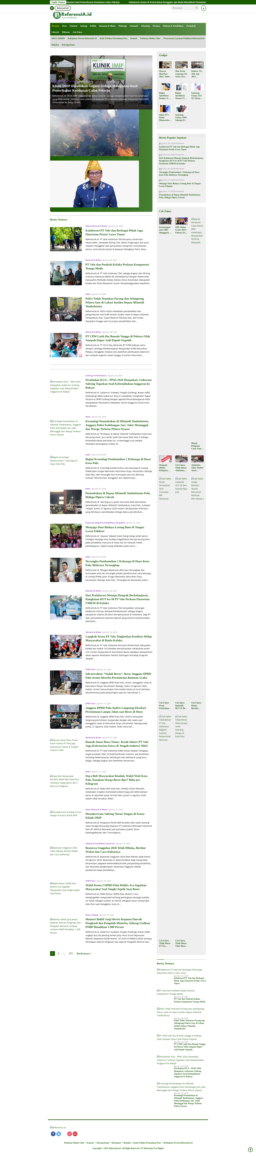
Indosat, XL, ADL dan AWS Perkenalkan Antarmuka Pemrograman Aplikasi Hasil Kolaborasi (197, 74)
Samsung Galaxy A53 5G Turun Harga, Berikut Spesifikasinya (197, 96)
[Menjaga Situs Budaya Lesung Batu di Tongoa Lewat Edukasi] (66, 536)
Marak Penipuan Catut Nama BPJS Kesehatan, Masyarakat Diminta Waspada (196, 446)
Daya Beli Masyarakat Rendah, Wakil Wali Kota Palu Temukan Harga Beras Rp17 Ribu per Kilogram (116, 779)
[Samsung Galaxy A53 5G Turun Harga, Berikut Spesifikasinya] (197, 86)
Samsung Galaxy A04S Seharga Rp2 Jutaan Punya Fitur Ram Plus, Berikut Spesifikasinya (181, 118)
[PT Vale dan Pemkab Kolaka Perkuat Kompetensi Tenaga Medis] (66, 273)
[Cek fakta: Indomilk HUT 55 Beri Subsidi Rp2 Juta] (181, 588)
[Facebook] (53, 1134)
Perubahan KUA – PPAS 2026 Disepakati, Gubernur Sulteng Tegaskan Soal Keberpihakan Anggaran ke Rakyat (118, 383)
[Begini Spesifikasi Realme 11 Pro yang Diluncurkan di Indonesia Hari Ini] (165, 86)
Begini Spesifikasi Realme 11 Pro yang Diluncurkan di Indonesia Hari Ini (165, 96)
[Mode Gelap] (203, 8)
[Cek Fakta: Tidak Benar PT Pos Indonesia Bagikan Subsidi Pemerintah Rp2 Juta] (165, 826)
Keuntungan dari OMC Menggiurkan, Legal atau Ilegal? (165, 230)
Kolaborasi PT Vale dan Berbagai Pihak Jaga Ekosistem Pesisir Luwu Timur (179, 148)
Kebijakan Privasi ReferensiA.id (82, 38)
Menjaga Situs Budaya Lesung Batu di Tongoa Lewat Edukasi (180, 184)
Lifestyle (55, 32)
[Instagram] (69, 1134)
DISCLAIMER (58, 38)
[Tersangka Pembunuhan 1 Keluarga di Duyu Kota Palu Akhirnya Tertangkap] (66, 570)
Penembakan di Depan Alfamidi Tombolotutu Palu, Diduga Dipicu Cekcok (179, 196)
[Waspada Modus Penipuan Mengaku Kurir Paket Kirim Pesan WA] (165, 458)
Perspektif (191, 26)
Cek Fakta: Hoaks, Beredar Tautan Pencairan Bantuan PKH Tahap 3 (197, 706)
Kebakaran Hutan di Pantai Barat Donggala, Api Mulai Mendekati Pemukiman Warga (115, 2)
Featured (89, 522)
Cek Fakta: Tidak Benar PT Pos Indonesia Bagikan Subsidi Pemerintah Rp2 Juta (164, 944)
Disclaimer (116, 1143)
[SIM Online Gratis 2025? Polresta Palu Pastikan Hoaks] (181, 220)
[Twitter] (58, 1134)
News (64, 26)
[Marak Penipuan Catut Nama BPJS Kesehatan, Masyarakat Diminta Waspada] (197, 328)
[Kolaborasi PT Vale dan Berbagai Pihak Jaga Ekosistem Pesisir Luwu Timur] (66, 239)
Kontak (133, 38)
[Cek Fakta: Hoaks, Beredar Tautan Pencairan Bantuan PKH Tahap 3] (197, 588)
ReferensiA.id (62, 8)
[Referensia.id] (72, 14)
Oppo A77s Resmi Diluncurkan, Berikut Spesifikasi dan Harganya (165, 118)
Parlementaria (100, 375)
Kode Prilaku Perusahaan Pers (113, 38)
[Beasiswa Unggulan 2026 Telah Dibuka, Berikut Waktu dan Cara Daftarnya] (66, 858)
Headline (56, 81)
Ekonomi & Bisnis (107, 26)
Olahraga (122, 26)
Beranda (55, 26)
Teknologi (145, 26)
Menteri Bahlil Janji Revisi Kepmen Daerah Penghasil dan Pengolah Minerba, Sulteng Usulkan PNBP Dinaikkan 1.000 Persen (117, 923)
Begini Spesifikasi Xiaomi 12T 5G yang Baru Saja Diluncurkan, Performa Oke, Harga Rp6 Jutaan (181, 96)
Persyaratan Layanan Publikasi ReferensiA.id (183, 38)
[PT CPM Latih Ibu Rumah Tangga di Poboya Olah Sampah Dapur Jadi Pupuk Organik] (66, 345)
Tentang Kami (68, 45)
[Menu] (52, 8)
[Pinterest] (64, 1134)
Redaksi (55, 45)
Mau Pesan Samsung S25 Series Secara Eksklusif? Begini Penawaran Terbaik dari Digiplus (181, 74)
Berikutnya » (84, 953)
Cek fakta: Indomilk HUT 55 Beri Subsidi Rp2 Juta (181, 706)
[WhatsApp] (80, 1134)
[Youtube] (75, 1134)
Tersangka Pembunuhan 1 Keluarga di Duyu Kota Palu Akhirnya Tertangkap (179, 173)
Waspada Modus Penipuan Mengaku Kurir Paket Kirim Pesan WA (164, 468)
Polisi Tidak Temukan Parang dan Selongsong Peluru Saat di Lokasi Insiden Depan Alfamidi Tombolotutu (114, 302)
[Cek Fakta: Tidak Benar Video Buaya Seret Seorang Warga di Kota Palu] (181, 826)
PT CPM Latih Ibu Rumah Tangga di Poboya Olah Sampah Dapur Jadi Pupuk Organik (189, 1047)
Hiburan (66, 32)
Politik (93, 26)
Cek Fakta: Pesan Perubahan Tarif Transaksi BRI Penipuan (164, 706)
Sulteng (83, 26)
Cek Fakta (77, 32)
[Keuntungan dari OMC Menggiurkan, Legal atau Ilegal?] (165, 220)
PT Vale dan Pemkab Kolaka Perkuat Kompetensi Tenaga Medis (189, 1000)
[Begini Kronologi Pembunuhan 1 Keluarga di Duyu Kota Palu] (66, 468)
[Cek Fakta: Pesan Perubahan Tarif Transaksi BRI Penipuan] (165, 588)
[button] (197, 7)
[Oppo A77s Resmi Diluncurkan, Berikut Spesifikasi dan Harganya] (165, 108)
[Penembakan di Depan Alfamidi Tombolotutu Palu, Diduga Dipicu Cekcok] (66, 502)
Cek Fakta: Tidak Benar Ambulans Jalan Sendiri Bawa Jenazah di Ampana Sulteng (181, 468)
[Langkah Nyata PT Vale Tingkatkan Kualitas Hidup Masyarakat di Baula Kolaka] (66, 647)
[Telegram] (91, 1134)
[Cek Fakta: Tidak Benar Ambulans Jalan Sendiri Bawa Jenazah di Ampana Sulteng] (181, 458)
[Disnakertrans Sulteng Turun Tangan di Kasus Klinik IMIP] (66, 823)
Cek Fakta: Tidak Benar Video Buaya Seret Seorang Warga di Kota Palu (181, 944)
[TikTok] (86, 1134)
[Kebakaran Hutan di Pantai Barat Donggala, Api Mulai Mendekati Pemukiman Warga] (94, 132)
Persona (156, 26)
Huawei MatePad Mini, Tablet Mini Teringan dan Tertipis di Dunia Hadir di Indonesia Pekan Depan (165, 74)
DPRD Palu (90, 669)
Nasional (73, 26)
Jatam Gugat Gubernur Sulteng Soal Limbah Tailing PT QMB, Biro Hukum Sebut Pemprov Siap (94, 209)
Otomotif (134, 26)
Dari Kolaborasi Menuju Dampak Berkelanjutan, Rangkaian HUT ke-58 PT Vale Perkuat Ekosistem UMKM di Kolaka (117, 599)
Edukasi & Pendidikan (173, 26)
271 (71, 953)
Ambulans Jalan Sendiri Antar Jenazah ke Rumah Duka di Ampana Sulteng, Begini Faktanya (197, 468)
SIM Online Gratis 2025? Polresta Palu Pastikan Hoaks (181, 230)
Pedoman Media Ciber (150, 38)
